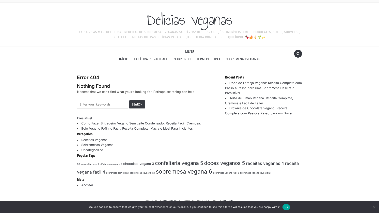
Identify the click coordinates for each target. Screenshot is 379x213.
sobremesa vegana (184, 171)
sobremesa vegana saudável (255, 173)
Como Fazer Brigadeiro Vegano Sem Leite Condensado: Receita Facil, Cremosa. (141, 123)
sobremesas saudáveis (142, 173)
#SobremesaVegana (111, 164)
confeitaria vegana (179, 163)
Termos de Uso (208, 59)
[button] (189, 51)
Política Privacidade (151, 59)
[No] (374, 207)
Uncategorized (92, 150)
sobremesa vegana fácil (226, 173)
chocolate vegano (138, 164)
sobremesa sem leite (117, 173)
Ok (286, 206)
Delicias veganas (189, 19)
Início (123, 59)
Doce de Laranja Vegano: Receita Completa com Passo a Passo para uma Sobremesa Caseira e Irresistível (263, 88)
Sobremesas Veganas (243, 59)
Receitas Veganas (94, 140)
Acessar (87, 185)
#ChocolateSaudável (88, 164)
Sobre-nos (182, 59)
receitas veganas (265, 163)
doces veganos (224, 163)
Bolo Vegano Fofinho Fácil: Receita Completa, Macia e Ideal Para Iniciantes (137, 128)
